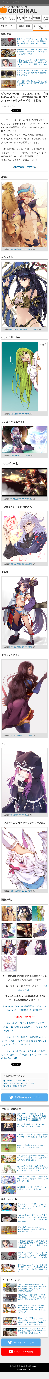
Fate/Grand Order (13, 1081)
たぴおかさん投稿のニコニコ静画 (20, 564)
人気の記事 (3, 19)
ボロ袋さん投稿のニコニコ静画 (20, 891)
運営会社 (22, 1366)
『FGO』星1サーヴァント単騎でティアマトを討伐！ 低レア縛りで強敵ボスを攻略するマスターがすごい (24, 1027)
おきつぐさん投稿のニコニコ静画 (20, 647)
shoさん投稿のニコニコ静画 (19, 456)
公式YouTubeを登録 (23, 1351)
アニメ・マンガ (12, 19)
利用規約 (13, 1366)
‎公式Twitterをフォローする (27, 1097)
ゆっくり (28, 18)
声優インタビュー (8, 26)
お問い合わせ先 (33, 1366)
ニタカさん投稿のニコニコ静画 (20, 249)
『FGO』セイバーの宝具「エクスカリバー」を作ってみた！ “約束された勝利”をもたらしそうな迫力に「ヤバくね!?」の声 (24, 1041)
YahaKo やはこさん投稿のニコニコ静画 (23, 329)
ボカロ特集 (20, 19)
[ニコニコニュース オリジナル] (18, 10)
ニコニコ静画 (28, 1083)
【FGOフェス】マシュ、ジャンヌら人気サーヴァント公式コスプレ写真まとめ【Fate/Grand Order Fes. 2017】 (24, 1055)
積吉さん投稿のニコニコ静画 (19, 414)
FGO (27, 1081)
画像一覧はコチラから (24, 166)
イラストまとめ (12, 1083)
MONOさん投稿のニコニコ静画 (20, 499)
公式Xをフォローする (23, 1342)
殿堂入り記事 (24, 26)
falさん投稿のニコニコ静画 (18, 815)
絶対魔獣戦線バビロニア (16, 1086)
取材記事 (37, 18)
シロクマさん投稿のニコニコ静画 (20, 735)
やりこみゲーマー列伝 (41, 27)
